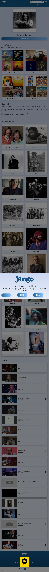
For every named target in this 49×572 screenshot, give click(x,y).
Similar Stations (22, 295)
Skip (6, 295)
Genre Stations (38, 295)
